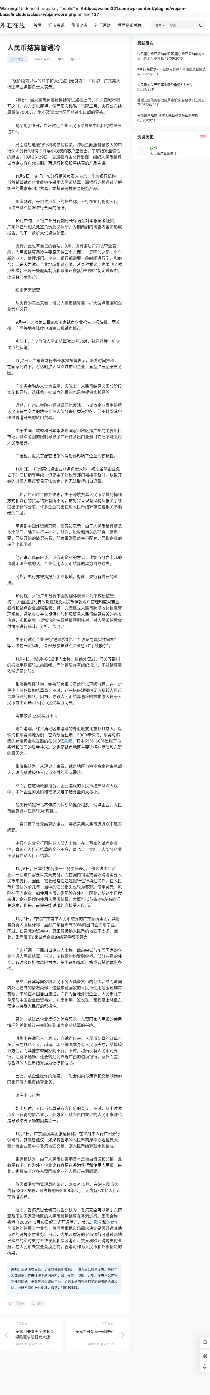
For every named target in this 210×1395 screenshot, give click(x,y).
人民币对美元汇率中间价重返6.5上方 (164, 85)
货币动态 (79, 25)
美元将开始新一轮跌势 (94, 1331)
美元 (68, 741)
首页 (37, 25)
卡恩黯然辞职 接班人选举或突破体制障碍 (167, 116)
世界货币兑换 (129, 25)
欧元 (98, 1222)
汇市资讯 (56, 25)
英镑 (110, 1222)
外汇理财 (102, 25)
